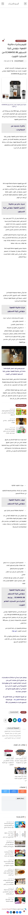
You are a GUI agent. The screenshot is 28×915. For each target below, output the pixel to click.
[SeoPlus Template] (25, 909)
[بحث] (3, 3)
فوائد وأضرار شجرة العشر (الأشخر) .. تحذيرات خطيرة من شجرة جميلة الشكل (8, 864)
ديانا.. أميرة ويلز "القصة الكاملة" (10, 900)
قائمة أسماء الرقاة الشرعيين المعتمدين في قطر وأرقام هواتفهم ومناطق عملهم (8, 892)
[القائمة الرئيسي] (25, 3)
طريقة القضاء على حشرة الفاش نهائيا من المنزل (9, 873)
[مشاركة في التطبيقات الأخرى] (5, 720)
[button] (19, 720)
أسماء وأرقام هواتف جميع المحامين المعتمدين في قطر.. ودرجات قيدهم (8, 883)
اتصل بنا (17, 699)
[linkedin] (11, 912)
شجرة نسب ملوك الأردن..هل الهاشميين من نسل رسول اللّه (8, 835)
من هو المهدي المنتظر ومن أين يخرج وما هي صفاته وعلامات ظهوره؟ (9, 845)
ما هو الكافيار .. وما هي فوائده (9, 421)
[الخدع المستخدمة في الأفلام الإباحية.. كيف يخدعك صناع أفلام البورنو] (20, 824)
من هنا (14, 631)
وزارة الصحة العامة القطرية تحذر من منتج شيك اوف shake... (9, 431)
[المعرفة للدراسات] (14, 3)
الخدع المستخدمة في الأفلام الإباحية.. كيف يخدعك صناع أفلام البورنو (9, 826)
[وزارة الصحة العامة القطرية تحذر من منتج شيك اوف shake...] (21, 430)
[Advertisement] (14, 24)
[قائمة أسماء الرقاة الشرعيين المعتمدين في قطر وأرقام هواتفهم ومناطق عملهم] (20, 891)
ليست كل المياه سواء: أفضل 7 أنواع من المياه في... (20, 778)
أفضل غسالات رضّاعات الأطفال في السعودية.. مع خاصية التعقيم (8, 761)
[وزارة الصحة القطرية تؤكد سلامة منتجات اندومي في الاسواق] (21, 411)
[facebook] (20, 912)
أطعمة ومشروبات (20, 40)
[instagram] (8, 912)
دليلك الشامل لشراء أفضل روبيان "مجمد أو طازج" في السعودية (20, 760)
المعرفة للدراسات (18, 61)
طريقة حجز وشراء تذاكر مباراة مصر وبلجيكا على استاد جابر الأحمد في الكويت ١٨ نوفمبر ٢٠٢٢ (8, 854)
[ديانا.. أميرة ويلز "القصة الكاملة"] (20, 900)
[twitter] (14, 912)
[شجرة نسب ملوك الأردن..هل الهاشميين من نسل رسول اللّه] (20, 834)
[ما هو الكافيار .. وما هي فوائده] (21, 421)
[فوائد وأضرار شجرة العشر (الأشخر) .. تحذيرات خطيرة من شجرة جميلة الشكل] (20, 862)
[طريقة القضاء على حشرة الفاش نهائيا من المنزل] (20, 872)
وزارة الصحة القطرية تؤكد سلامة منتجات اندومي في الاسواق (8, 413)
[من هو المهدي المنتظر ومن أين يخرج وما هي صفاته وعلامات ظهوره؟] (20, 843)
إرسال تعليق (20, 798)
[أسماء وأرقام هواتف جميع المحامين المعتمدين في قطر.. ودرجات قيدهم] (20, 881)
